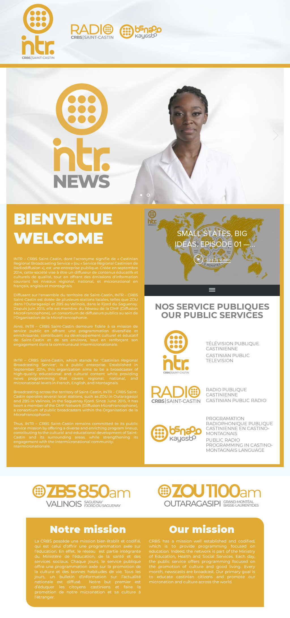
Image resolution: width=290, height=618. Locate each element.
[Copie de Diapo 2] (149, 195)
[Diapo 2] (141, 195)
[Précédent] (14, 135)
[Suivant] (275, 135)
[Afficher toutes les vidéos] (212, 290)
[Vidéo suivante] (268, 246)
